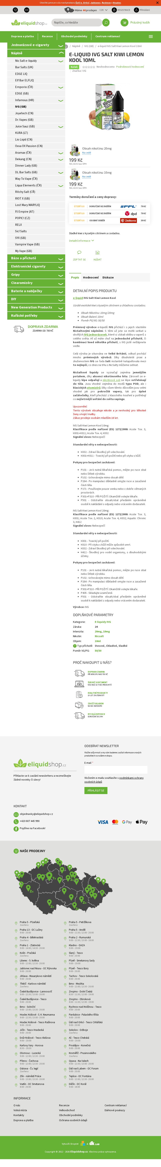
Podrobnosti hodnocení (130, 67)
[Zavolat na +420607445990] (17, 10)
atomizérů (94, 388)
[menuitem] (22, 36)
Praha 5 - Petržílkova (80, 922)
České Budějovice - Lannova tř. (36, 991)
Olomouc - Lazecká (30, 1053)
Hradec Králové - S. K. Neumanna (37, 1014)
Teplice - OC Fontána (80, 1076)
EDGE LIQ (21, 74)
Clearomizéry (21, 282)
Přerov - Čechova (29, 1061)
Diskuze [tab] (108, 277)
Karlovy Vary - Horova (31, 1045)
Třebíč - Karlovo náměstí (33, 984)
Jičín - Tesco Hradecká (32, 1030)
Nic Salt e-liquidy (26, 61)
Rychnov (106, 3)
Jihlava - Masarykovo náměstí (35, 976)
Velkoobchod (67, 1110)
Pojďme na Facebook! (32, 828)
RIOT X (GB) (22, 198)
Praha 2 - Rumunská (80, 937)
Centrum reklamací (116, 1105)
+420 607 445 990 (29, 821)
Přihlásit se (96, 790)
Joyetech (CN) (24, 113)
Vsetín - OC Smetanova (32, 1084)
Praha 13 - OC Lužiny (31, 930)
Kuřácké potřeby (24, 315)
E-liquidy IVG (103, 622)
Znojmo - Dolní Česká (80, 991)
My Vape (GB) (23, 251)
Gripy (15, 274)
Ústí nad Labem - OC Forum (84, 1068)
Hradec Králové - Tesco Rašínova (37, 1022)
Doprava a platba (23, 1120)
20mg (98, 632)
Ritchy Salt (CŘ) (25, 192)
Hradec (117, 3)
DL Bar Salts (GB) (26, 172)
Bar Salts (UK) (24, 67)
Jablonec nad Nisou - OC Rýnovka (38, 968)
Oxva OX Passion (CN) (29, 146)
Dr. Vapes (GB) (24, 120)
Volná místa (20, 1110)
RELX (18, 225)
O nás (17, 1105)
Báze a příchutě (23, 258)
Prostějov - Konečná (80, 1045)
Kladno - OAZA (77, 945)
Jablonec (96, 3)
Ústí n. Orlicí (82, 3)
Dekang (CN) (23, 159)
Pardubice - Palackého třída (84, 1014)
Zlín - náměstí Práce (30, 1076)
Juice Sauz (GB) (25, 126)
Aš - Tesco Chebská (79, 1038)
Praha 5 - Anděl (77, 930)
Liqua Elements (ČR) (28, 185)
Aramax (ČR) (23, 153)
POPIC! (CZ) (22, 218)
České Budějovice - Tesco (33, 999)
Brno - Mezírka (76, 984)
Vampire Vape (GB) (27, 244)
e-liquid (78, 298)
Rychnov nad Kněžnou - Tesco (85, 1007)
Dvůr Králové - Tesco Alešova (35, 1038)
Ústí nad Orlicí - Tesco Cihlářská (85, 1022)
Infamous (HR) (24, 100)
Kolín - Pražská (28, 953)
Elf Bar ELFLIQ (24, 80)
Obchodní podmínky (71, 1115)
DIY (13, 299)
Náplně (16, 53)
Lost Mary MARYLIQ (27, 205)
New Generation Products (31, 307)
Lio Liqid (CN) (23, 139)
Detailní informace (79, 241)
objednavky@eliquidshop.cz (36, 814)
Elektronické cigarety (28, 266)
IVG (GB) (20, 106)
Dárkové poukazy (115, 1110)
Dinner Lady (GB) (26, 165)
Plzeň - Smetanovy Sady (82, 960)
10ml (98, 641)
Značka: (79, 71)
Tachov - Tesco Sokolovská (83, 976)
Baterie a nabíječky (26, 291)
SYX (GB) (20, 238)
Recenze (64, 1105)
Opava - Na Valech (79, 1061)
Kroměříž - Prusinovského (82, 1053)
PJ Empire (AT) (24, 211)
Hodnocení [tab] (91, 277)
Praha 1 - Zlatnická (30, 945)
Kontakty (19, 1115)
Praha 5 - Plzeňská (30, 922)
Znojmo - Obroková (80, 999)
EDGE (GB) (22, 93)
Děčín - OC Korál (77, 1084)
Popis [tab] (75, 277)
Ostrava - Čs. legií (29, 1068)
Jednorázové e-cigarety (30, 44)
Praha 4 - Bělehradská (31, 937)
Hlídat (98, 260)
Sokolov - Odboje (78, 1030)
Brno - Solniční (27, 1007)
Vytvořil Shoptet (70, 1144)
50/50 (98, 651)
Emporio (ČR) (24, 87)
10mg (106, 632)
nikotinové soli (111, 380)
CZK (102, 10)
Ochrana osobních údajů (73, 1120)
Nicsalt (99, 636)
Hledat (106, 22)
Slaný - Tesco (76, 953)
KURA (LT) (21, 133)
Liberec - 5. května (29, 960)
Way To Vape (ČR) (26, 179)
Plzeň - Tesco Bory (79, 968)
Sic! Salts (21, 231)
